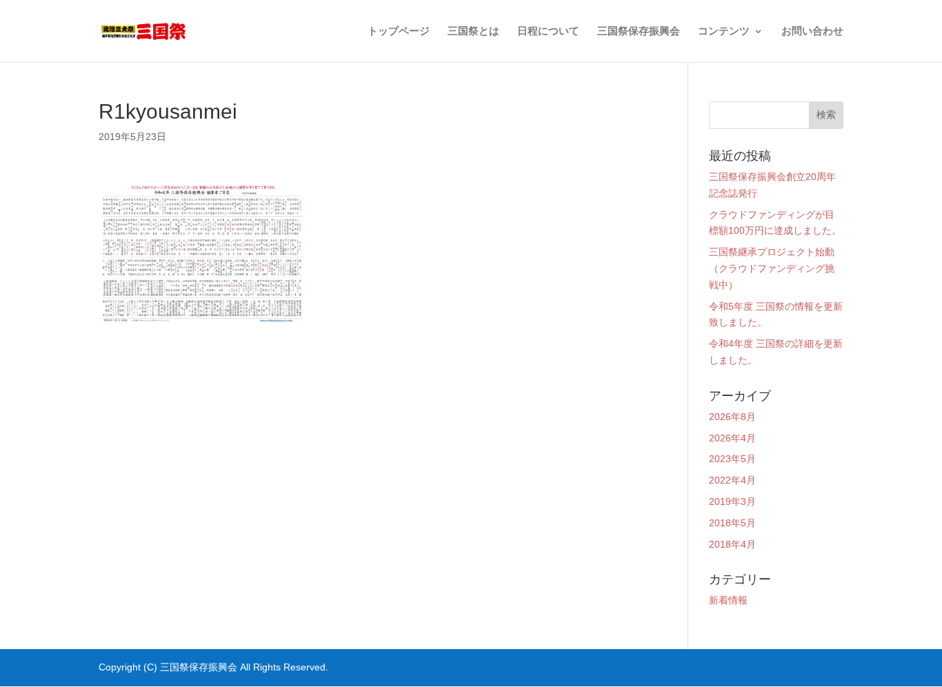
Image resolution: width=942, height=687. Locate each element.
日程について (548, 31)
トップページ (399, 31)
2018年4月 (732, 544)
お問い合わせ (812, 31)
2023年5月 (732, 458)
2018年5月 (732, 522)
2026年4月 (732, 438)
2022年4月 (732, 480)
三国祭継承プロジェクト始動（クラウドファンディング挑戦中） (771, 268)
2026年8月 (732, 416)
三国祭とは (473, 31)
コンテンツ (724, 31)
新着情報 (728, 600)
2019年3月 (732, 501)
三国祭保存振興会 (638, 31)
